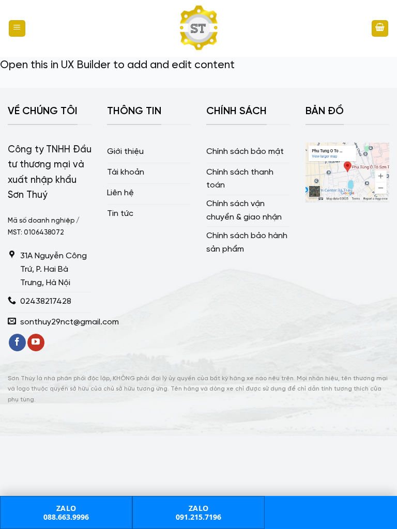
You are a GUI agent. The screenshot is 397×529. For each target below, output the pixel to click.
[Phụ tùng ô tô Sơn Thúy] (198, 28)
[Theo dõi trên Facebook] (17, 342)
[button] (17, 28)
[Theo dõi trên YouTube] (35, 342)
